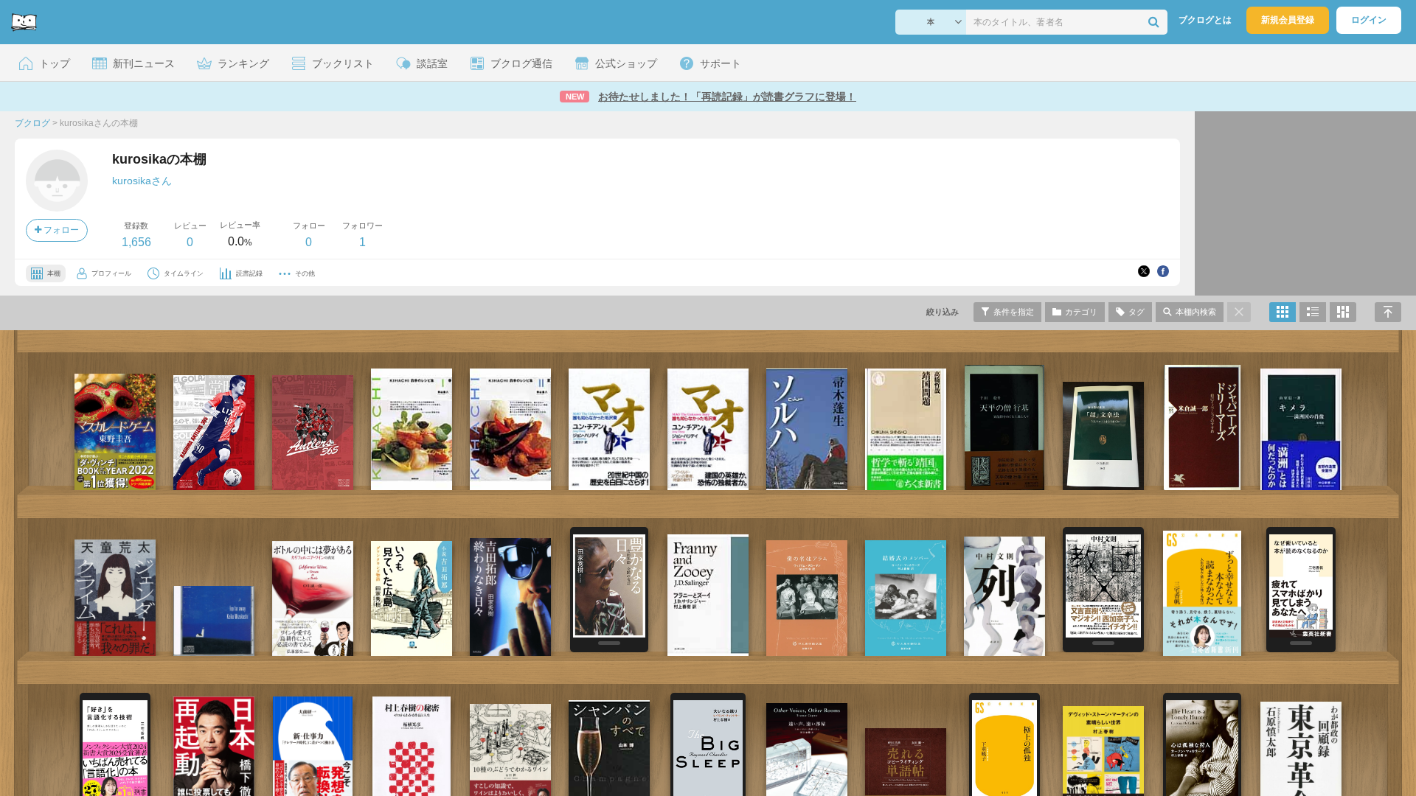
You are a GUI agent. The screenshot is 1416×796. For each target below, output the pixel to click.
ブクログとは (1205, 20)
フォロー (60, 230)
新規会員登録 (1287, 20)
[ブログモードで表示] (1312, 312)
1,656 (136, 242)
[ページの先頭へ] (1388, 312)
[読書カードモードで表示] (1343, 312)
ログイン (1368, 20)
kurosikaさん (142, 180)
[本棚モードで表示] (1282, 312)
